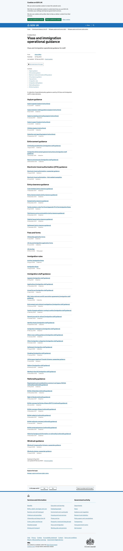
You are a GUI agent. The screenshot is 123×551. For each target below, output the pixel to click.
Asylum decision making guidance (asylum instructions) (44, 110)
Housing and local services (58, 515)
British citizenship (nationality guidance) (39, 391)
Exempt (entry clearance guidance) (37, 201)
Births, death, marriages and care (37, 509)
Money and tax (55, 518)
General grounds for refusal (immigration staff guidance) (44, 316)
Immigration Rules (32, 266)
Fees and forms (33, 79)
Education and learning (57, 505)
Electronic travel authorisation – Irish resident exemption (44, 177)
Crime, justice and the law (34, 521)
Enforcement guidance (34, 73)
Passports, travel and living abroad (61, 521)
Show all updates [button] (48, 460)
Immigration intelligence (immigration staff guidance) (43, 329)
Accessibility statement (50, 537)
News (76, 509)
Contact (60, 537)
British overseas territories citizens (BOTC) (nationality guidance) (47, 403)
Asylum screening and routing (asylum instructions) (43, 116)
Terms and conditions (70, 537)
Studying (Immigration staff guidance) (39, 353)
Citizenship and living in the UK (36, 518)
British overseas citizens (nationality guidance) (41, 409)
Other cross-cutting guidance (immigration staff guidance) (45, 335)
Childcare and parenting (34, 515)
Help (28, 537)
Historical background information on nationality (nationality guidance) (49, 434)
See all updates (49, 59)
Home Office (38, 54)
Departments (78, 505)
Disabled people (32, 525)
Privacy (34, 537)
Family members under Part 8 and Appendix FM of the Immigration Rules (49, 207)
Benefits (29, 505)
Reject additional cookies (53, 19)
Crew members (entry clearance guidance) (40, 189)
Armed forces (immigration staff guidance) (40, 290)
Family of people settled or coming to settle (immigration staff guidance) (49, 310)
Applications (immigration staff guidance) (40, 284)
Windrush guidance (34, 87)
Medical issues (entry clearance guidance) (40, 219)
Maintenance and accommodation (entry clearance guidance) (45, 213)
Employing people (56, 509)
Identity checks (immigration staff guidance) (40, 322)
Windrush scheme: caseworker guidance (39, 451)
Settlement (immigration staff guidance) (39, 347)
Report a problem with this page (85, 488)
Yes (46, 488)
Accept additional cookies (35, 19)
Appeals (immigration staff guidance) (38, 278)
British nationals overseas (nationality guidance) (42, 421)
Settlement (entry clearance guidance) (39, 225)
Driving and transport (33, 528)
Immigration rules (33, 81)
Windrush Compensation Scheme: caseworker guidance (44, 445)
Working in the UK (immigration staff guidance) (41, 371)
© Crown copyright (90, 546)
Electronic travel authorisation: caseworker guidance (43, 171)
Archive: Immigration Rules (35, 260)
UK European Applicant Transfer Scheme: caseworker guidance (46, 359)
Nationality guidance (34, 85)
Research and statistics (81, 515)
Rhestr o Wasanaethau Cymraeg (36, 540)
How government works (81, 525)
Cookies (39, 537)
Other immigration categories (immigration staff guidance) (45, 341)
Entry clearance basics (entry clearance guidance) (42, 195)
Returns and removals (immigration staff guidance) (42, 160)
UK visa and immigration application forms (40, 243)
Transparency (78, 521)
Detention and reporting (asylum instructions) (41, 134)
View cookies (66, 19)
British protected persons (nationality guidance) (42, 427)
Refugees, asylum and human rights (57, 29)
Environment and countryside (59, 512)
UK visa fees (31, 249)
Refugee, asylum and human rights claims (78, 29)
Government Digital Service (55, 540)
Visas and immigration (57, 525)
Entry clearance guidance (35, 77)
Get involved (78, 528)
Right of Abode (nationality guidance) (38, 397)
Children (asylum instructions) (36, 128)
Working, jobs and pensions (59, 528)
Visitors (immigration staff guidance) (38, 365)
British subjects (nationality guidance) (39, 415)
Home (28, 29)
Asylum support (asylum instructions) (38, 122)
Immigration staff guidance (35, 83)
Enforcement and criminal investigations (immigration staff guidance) (48, 304)
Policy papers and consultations (83, 518)
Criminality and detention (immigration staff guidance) (44, 146)
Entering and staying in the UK (39, 29)
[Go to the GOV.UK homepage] (33, 25)
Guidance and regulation (81, 512)
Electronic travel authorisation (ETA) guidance (40, 75)
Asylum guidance (33, 71)
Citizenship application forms (36, 237)
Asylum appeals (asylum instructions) (38, 104)
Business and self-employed (35, 512)
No (54, 488)
